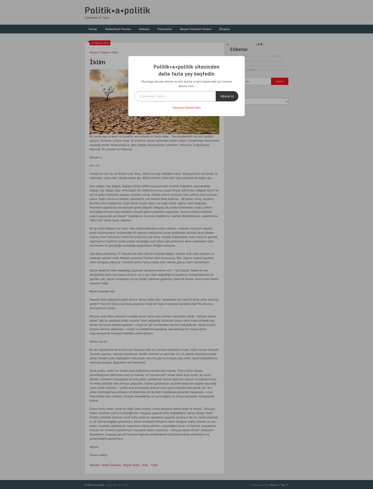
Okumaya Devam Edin (187, 107)
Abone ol (227, 96)
